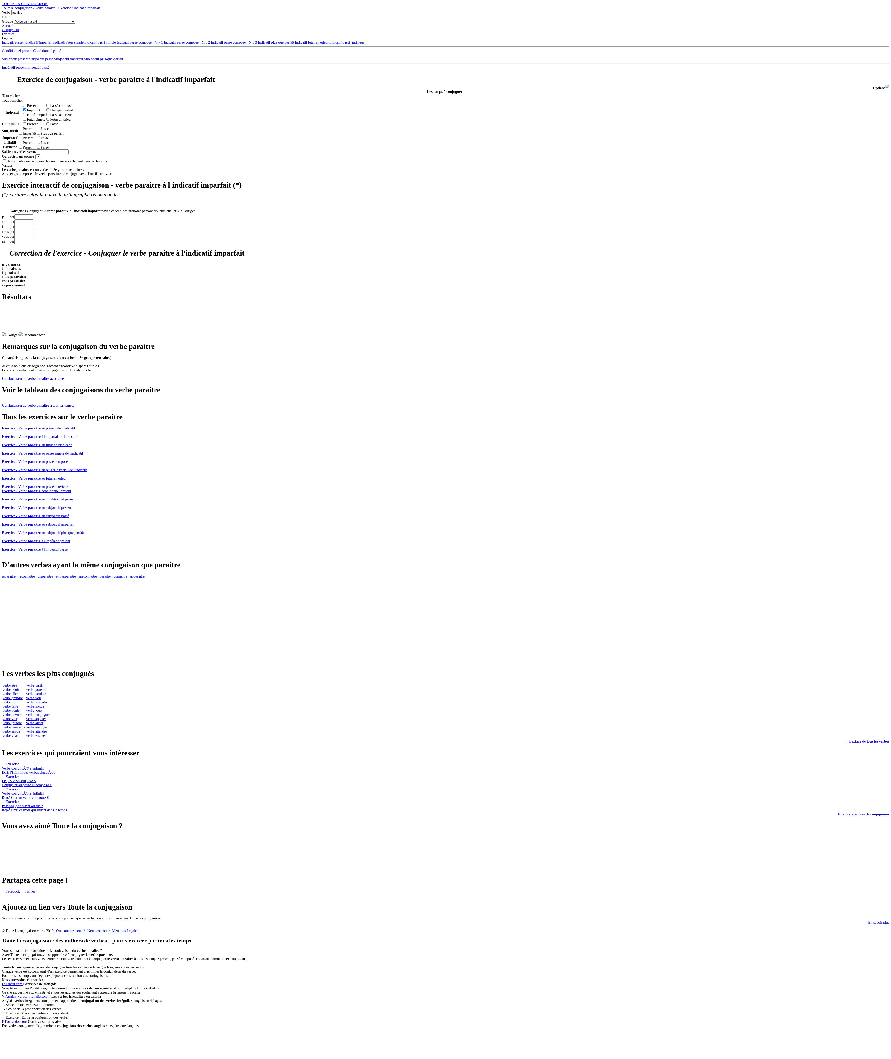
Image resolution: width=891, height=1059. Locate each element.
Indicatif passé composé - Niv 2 (187, 42)
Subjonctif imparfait (68, 59)
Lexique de (867, 741)
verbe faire (10, 706)
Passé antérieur (61, 115)
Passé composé (61, 105)
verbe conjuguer (38, 715)
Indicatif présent (13, 42)
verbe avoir (11, 690)
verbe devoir (12, 715)
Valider (7, 165)
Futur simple (36, 119)
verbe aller (10, 694)
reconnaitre (27, 576)
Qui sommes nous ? (71, 931)
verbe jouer (34, 710)
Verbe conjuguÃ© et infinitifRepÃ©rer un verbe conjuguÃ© (25, 793)
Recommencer (34, 335)
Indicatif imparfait (39, 42)
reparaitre (9, 576)
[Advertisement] (445, 322)
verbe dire (10, 702)
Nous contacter (98, 931)
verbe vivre (11, 735)
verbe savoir (11, 731)
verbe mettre (35, 706)
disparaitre (45, 576)
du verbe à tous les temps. (38, 403)
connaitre (120, 576)
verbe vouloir (36, 694)
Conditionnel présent (17, 51)
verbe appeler (36, 719)
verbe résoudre (37, 702)
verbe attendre (36, 731)
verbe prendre (13, 698)
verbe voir (10, 719)
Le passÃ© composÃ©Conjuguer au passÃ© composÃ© (27, 781)
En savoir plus (877, 922)
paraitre (105, 576)
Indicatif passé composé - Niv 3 (234, 42)
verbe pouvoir (36, 690)
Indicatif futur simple (68, 42)
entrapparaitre (66, 576)
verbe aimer (34, 723)
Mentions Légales (125, 931)
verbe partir (34, 685)
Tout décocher (11, 100)
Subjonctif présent (15, 59)
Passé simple (36, 115)
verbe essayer (36, 735)
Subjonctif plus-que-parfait (103, 59)
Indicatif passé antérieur (346, 42)
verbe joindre (12, 723)
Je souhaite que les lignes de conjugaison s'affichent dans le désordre (57, 161)
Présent (32, 105)
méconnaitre (88, 576)
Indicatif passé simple (100, 42)
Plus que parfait (61, 110)
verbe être (10, 685)
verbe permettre (14, 727)
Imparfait (33, 110)
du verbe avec (33, 376)
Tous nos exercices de (861, 814)
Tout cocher (11, 96)
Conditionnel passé (47, 51)
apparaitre (137, 576)
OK (4, 17)
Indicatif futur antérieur (312, 42)
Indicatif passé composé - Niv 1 (140, 42)
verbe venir (11, 710)
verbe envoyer (36, 727)
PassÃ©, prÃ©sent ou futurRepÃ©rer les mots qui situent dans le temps (34, 806)
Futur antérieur (61, 119)
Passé (54, 124)
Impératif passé (38, 67)
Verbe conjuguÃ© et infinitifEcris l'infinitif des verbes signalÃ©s (28, 768)
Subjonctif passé (41, 59)
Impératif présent (14, 67)
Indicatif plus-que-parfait (276, 42)
